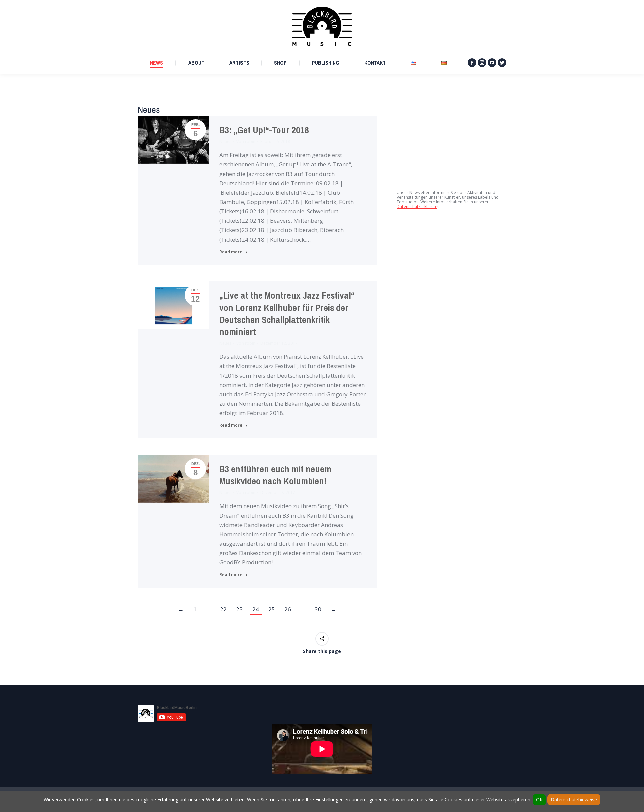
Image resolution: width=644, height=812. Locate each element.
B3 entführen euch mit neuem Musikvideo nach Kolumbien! (275, 475)
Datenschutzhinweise (574, 799)
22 (223, 609)
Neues (225, 141)
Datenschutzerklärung (417, 206)
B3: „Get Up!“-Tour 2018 (264, 130)
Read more (231, 252)
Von (245, 141)
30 (318, 609)
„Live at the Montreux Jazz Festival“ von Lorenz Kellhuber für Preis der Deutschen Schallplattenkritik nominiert (287, 313)
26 (287, 609)
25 (271, 609)
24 (255, 609)
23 (239, 609)
